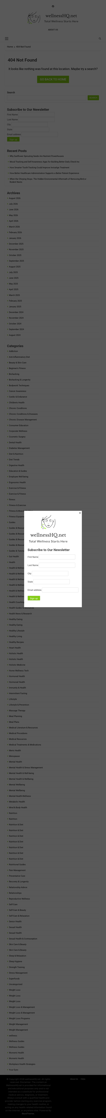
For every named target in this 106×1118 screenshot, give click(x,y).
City (29, 573)
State (30, 581)
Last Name (33, 565)
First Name (33, 557)
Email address (34, 590)
